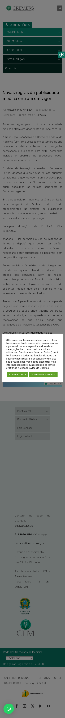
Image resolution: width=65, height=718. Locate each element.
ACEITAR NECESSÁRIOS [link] (43, 374)
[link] (8, 709)
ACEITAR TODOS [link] (17, 374)
